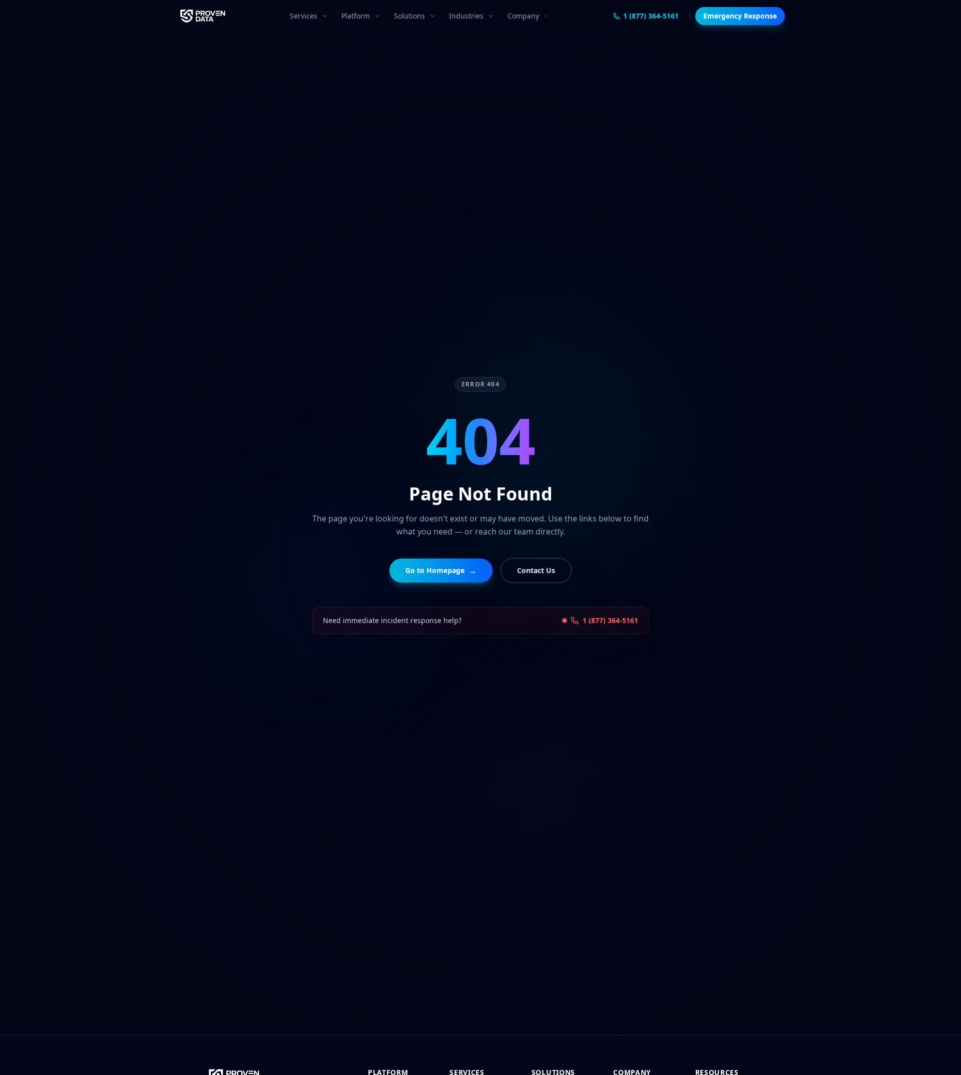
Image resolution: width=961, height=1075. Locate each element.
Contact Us (536, 570)
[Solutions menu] (434, 16)
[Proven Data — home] (203, 16)
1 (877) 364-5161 (651, 16)
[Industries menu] (493, 16)
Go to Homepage (440, 570)
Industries (466, 16)
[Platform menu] (379, 16)
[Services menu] (326, 16)
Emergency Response (740, 16)
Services (303, 16)
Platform (355, 16)
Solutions (409, 16)
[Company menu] (548, 16)
